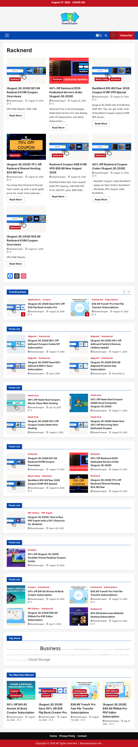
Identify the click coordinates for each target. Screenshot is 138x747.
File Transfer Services (91, 655)
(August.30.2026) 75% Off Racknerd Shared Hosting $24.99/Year (24, 168)
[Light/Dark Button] (99, 35)
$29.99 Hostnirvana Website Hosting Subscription (79, 616)
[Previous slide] (125, 291)
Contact (82, 735)
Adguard (32, 336)
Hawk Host (33, 395)
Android (105, 654)
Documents (23, 649)
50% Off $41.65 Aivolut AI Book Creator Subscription (16, 594)
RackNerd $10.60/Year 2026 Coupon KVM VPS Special (16, 483)
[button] (7, 35)
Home (53, 735)
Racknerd (15, 79)
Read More (17, 116)
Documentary (25, 655)
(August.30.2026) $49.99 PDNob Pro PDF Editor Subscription (80, 307)
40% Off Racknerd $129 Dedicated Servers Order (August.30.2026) (65, 92)
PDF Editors (98, 299)
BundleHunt (12, 649)
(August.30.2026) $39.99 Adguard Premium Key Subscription (79, 366)
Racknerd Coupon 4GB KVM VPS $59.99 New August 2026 (68, 168)
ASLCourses (124, 655)
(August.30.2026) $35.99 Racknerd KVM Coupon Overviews (23, 240)
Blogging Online (39, 655)
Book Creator (33, 649)
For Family (114, 655)
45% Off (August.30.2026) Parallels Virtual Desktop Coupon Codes (16, 557)
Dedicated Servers (83, 649)
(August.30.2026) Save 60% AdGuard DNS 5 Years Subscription (16, 366)
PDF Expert (47, 512)
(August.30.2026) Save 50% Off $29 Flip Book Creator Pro (53, 708)
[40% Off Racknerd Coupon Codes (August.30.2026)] (111, 147)
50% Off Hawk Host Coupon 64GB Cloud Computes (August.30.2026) (79, 403)
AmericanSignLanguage (17, 660)
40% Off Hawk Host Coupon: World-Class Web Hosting (16, 403)
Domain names (122, 649)
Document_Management (103, 649)
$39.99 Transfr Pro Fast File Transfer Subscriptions (16, 307)
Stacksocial (34, 299)
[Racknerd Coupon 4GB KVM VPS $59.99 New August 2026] (69, 147)
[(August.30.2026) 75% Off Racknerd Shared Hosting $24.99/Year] (26, 147)
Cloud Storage (39, 659)
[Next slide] (129, 291)
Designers (66, 655)
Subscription (47, 299)
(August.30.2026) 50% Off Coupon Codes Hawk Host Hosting (16, 425)
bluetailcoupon (16, 100)
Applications (48, 690)
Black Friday (102, 79)
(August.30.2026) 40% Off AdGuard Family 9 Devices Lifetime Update (79, 344)
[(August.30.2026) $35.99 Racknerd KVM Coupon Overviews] (26, 219)
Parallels (32, 549)
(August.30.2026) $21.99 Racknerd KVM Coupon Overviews (23, 92)
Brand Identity (67, 649)
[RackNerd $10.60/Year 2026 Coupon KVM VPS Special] (111, 71)
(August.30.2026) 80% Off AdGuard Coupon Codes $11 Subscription (16, 344)
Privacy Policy (67, 735)
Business (50, 648)
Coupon (32, 587)
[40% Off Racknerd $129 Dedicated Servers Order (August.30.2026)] (69, 71)
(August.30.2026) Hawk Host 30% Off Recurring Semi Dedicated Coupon (79, 425)
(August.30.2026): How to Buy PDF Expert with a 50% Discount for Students (16, 520)
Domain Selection (54, 655)
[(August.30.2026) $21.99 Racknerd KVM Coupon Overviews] (26, 71)
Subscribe (126, 35)
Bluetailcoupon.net (90, 743)
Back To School (13, 655)
